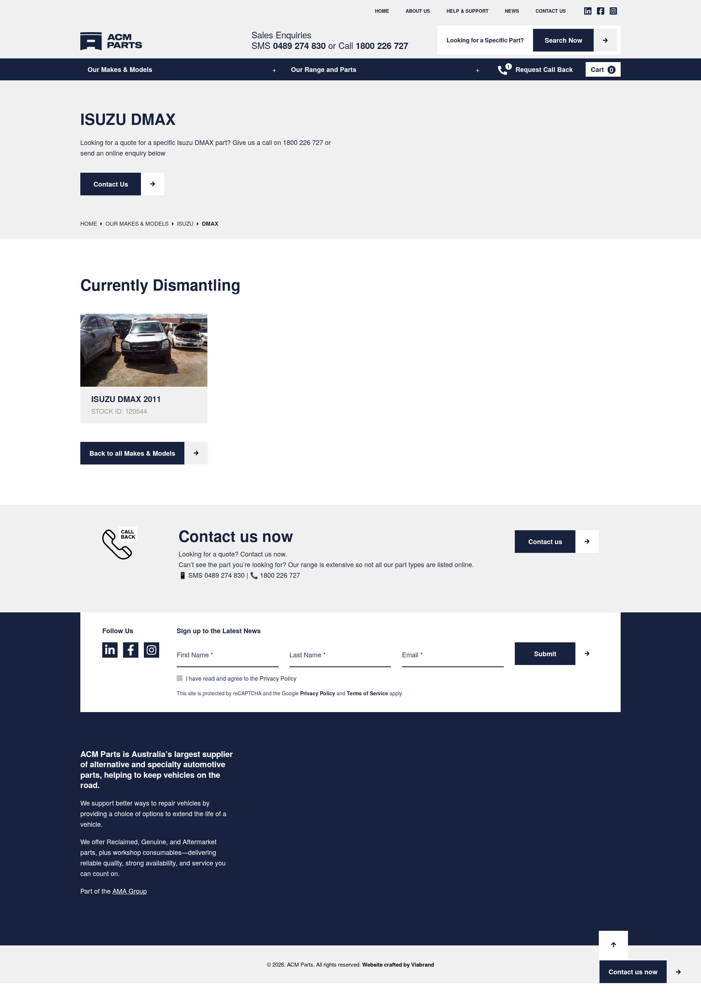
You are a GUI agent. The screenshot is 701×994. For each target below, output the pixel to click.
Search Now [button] (563, 40)
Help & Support (468, 10)
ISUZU (185, 223)
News (512, 10)
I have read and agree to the (241, 678)
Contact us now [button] (633, 971)
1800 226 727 (303, 142)
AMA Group (129, 890)
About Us (418, 10)
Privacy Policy (278, 678)
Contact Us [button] (110, 184)
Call (373, 45)
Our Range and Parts (323, 69)
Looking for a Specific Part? (485, 40)
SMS (289, 45)
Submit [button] (545, 653)
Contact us (545, 541)
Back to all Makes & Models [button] (132, 453)
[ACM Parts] (111, 40)
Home (382, 10)
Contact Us (551, 10)
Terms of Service (367, 693)
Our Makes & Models (120, 69)
